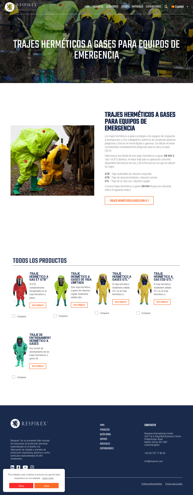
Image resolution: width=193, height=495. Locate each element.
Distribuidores (153, 6)
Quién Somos (112, 6)
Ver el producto (38, 305)
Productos (98, 6)
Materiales (137, 6)
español (179, 6)
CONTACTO (150, 425)
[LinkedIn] (12, 467)
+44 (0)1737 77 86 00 (154, 453)
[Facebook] (18, 467)
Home (87, 6)
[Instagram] (32, 467)
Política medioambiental (151, 484)
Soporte (125, 6)
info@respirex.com (153, 461)
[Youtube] (25, 467)
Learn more (48, 478)
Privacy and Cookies (173, 484)
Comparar (21, 316)
